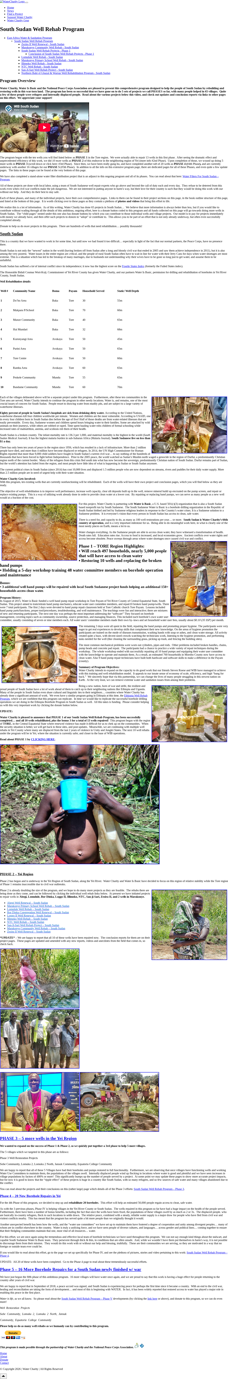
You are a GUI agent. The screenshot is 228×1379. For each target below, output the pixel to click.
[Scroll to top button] (3, 1376)
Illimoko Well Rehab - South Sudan (41, 63)
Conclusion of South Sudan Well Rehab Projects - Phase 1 (61, 53)
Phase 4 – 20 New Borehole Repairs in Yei (30, 1196)
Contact (4, 1362)
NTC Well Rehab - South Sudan (39, 66)
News (10, 10)
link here (152, 1298)
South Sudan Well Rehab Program (33, 41)
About (3, 1356)
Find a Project (15, 13)
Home (10, 7)
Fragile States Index (133, 266)
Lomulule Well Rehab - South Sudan (42, 57)
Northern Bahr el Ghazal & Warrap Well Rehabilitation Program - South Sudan (65, 73)
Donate (4, 1359)
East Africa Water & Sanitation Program (29, 37)
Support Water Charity (19, 17)
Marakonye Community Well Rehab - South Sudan (50, 47)
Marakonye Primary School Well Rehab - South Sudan (52, 60)
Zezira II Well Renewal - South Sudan (42, 44)
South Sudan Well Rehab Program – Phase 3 (159, 1188)
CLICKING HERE (43, 739)
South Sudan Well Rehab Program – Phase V (86, 1298)
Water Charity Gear (18, 20)
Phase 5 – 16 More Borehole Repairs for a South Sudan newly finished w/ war (70, 1269)
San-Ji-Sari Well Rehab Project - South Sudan (47, 69)
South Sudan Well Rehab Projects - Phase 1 (45, 50)
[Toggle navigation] (26, 2)
